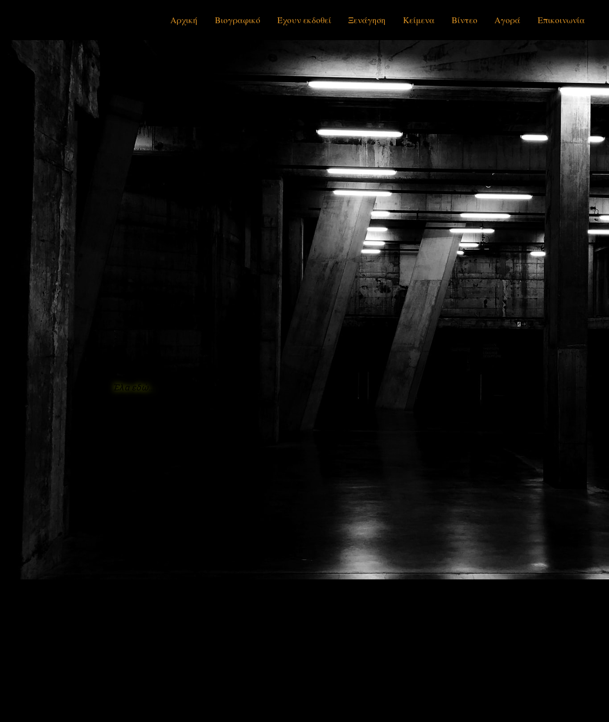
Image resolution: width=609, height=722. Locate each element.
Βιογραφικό (237, 19)
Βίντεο (464, 19)
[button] (133, 387)
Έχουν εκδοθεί (304, 19)
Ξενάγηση (367, 19)
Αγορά (507, 19)
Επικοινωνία (561, 19)
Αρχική (184, 19)
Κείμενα (419, 19)
